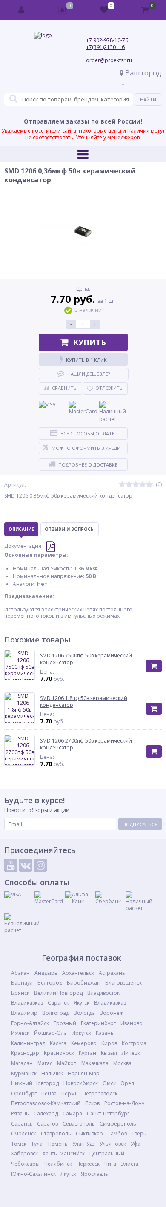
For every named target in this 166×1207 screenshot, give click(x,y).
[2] (129, 485)
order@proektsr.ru (109, 60)
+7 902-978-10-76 (107, 40)
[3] (135, 485)
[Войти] (21, 10)
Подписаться (140, 824)
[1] (122, 485)
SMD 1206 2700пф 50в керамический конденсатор (86, 744)
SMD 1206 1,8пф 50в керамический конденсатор (83, 701)
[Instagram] (40, 865)
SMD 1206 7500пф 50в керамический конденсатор (86, 658)
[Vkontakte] (25, 865)
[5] (149, 485)
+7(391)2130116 (105, 47)
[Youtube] (10, 865)
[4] (142, 485)
